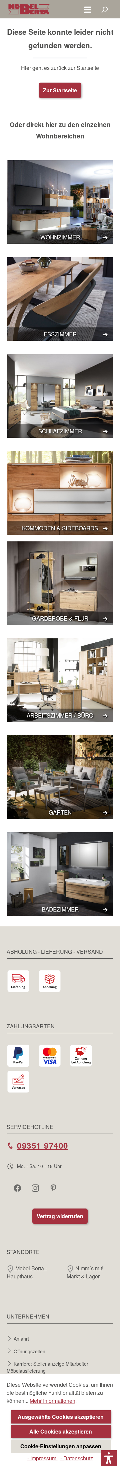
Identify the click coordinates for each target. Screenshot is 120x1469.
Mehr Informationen (52, 1400)
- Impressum (42, 1458)
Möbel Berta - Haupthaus (27, 1272)
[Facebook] (18, 1187)
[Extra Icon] (54, 1187)
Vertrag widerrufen (60, 1216)
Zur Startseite (60, 90)
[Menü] (87, 9)
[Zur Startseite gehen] (29, 9)
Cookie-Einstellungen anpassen (60, 1446)
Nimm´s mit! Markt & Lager (85, 1272)
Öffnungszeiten (29, 1351)
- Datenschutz (76, 1458)
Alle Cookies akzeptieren (60, 1431)
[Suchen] (104, 9)
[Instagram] (36, 1187)
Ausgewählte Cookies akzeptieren (61, 1417)
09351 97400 (42, 1145)
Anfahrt (21, 1338)
